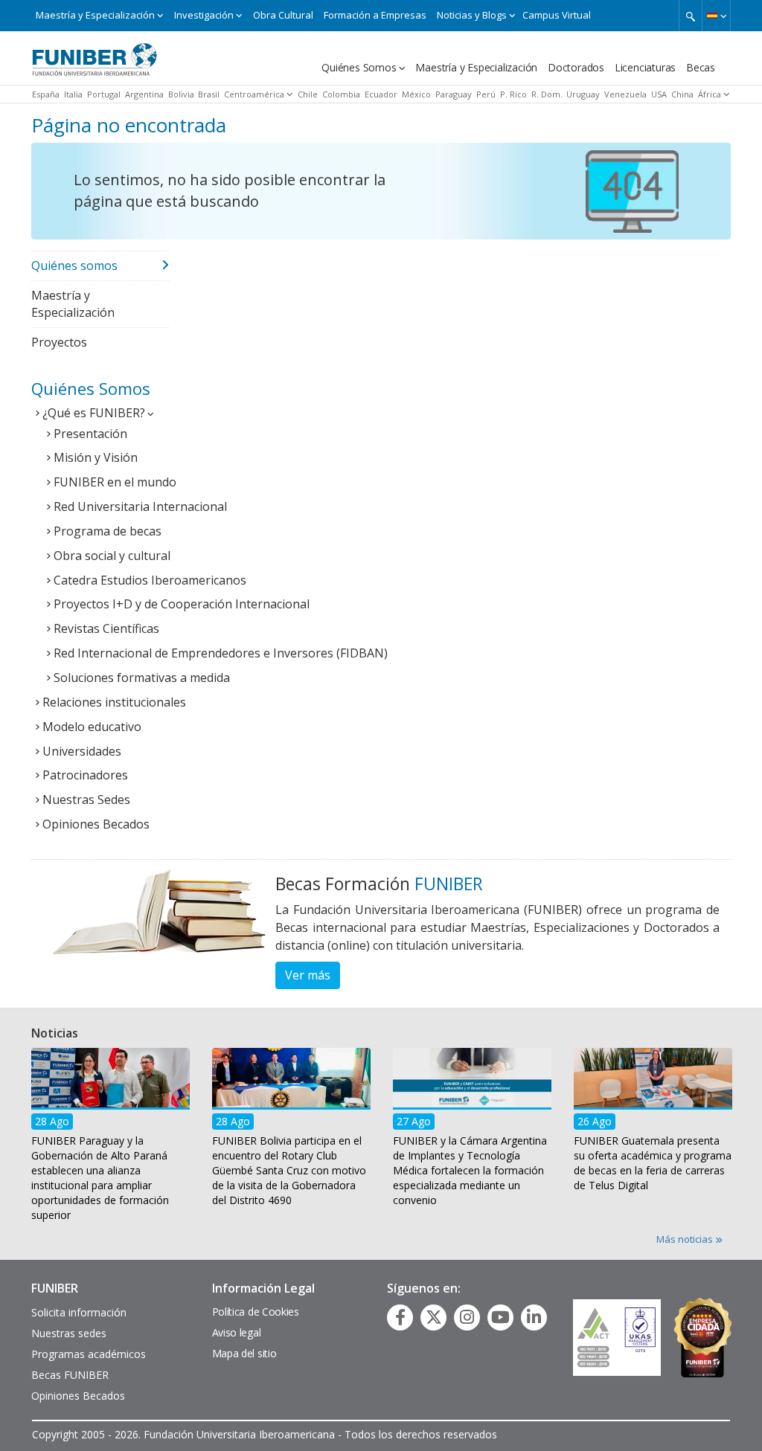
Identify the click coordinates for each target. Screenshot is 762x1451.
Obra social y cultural (112, 555)
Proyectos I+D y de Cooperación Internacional (182, 604)
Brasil (209, 94)
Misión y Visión (96, 457)
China (682, 94)
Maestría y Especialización (95, 15)
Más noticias (685, 1239)
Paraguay (453, 94)
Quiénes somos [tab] (74, 265)
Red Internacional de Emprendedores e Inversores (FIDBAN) (221, 653)
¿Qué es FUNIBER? (93, 413)
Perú (486, 94)
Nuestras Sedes (86, 799)
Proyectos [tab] (59, 342)
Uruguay (583, 94)
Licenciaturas (645, 67)
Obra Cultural (283, 15)
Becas (700, 67)
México (416, 94)
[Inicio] (94, 54)
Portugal (104, 94)
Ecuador (381, 94)
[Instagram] (467, 1317)
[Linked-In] (533, 1317)
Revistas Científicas (106, 628)
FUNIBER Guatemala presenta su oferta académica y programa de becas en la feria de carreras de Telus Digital (652, 1162)
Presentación (90, 433)
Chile (308, 94)
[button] (716, 15)
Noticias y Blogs (472, 15)
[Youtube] (500, 1317)
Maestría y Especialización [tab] (73, 304)
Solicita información (79, 1312)
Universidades (81, 751)
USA (659, 94)
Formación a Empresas (375, 15)
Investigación (204, 15)
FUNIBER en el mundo (115, 482)
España (46, 94)
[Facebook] (400, 1317)
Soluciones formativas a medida (142, 677)
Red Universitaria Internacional (140, 506)
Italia (73, 94)
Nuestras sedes (68, 1333)
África (709, 94)
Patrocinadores (85, 775)
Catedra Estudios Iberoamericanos (150, 580)
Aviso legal (236, 1332)
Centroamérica (254, 94)
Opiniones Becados (96, 824)
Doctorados (576, 67)
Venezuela (625, 94)
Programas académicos (88, 1354)
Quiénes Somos (358, 67)
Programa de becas (107, 531)
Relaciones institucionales (114, 702)
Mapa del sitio (244, 1353)
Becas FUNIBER (70, 1375)
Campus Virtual (556, 15)
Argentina (144, 94)
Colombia (341, 94)
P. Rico (513, 94)
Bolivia (181, 94)
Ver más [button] (307, 975)
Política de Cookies (255, 1311)
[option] (110, 1139)
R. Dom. (547, 94)
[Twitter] (434, 1317)
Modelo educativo (91, 726)
